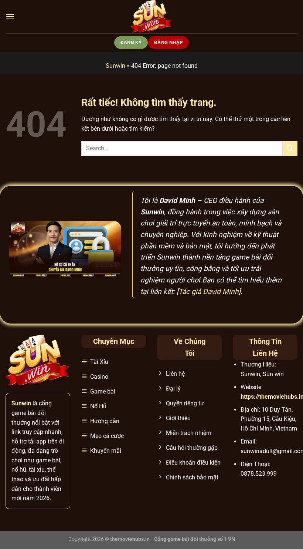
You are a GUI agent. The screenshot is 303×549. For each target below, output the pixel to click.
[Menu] (10, 16)
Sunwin (115, 65)
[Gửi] (290, 148)
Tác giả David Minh (208, 291)
